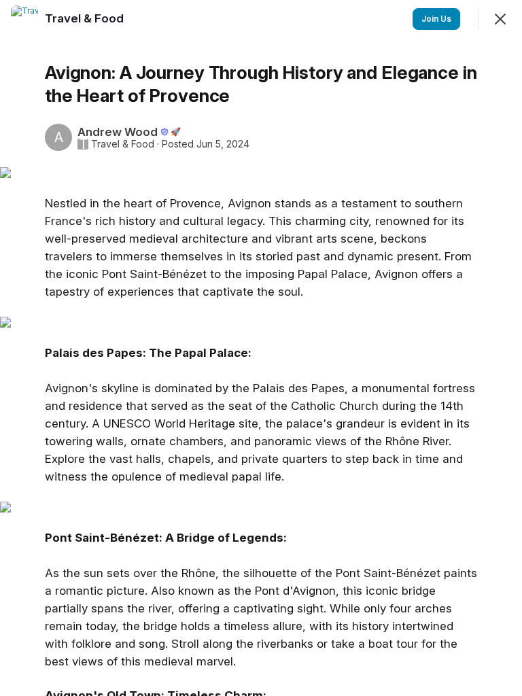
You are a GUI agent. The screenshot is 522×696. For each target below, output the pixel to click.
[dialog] (261, 348)
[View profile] (24, 19)
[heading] (85, 18)
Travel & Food (122, 144)
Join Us (436, 19)
